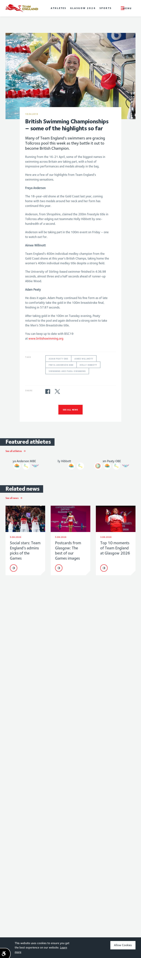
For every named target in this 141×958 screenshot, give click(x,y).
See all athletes (14, 451)
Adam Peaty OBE (58, 358)
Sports (106, 8)
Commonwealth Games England (22, 8)
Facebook (47, 391)
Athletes (58, 8)
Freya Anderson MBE (61, 364)
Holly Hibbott (88, 364)
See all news (70, 409)
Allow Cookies (123, 945)
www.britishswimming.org (45, 338)
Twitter (57, 391)
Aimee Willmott (83, 358)
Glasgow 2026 (83, 8)
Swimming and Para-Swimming (67, 371)
